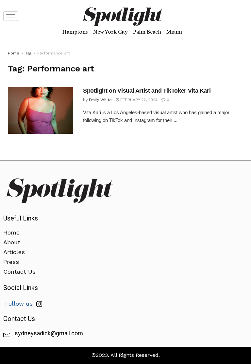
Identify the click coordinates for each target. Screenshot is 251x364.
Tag (28, 53)
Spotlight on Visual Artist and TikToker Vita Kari (146, 90)
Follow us (20, 303)
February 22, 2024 (138, 100)
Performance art (53, 53)
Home (13, 53)
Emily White (100, 100)
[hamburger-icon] (10, 16)
